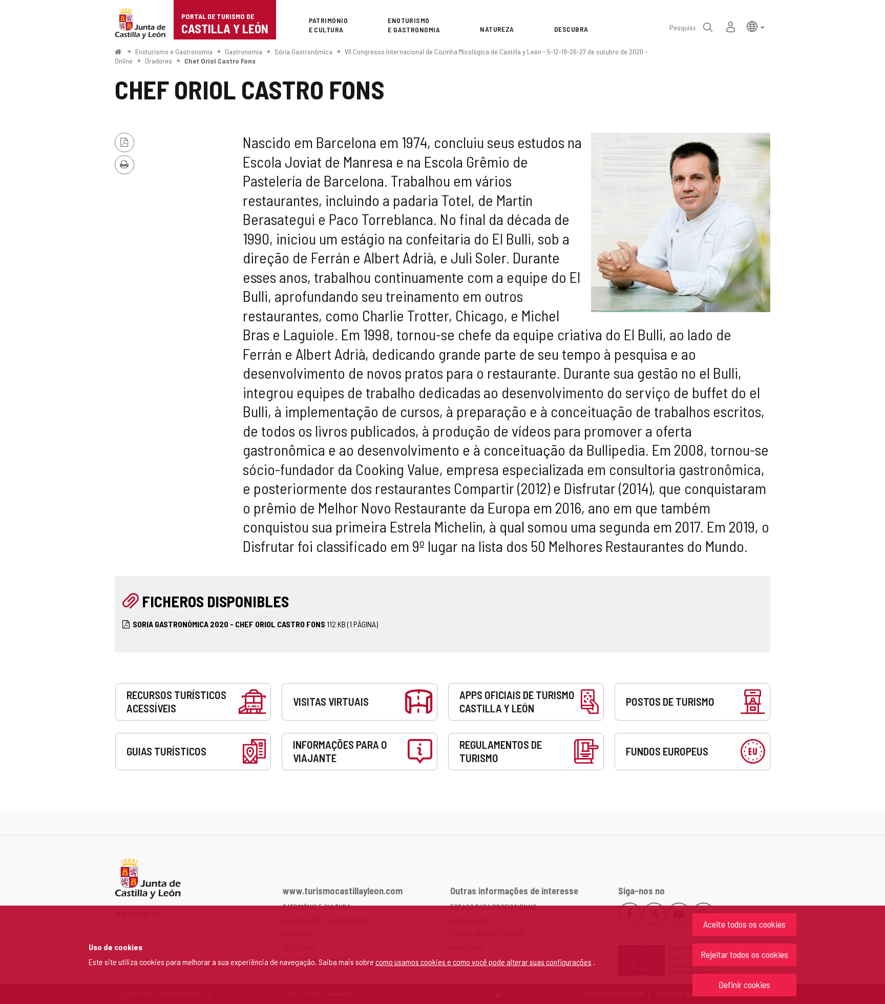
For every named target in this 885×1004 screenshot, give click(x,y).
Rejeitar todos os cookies (744, 954)
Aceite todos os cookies (744, 924)
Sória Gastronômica (303, 51)
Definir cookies (744, 984)
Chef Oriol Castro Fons (220, 60)
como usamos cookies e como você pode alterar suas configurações (483, 962)
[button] (756, 25)
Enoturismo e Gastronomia (174, 51)
